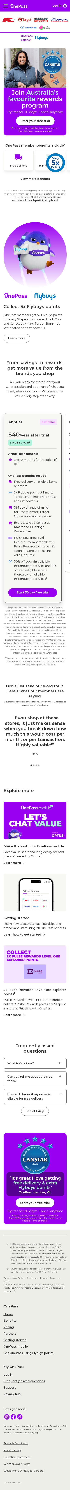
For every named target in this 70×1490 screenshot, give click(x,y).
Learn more (16, 338)
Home (8, 1314)
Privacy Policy (12, 1450)
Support (10, 1387)
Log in (8, 1374)
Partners (10, 1333)
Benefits (10, 1320)
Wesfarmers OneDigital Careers (23, 1470)
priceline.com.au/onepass (44, 652)
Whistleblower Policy (17, 1464)
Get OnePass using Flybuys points (28, 1353)
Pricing (9, 1327)
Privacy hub (12, 1394)
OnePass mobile (16, 1346)
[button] (6, 5)
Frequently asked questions (24, 1381)
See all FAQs (35, 1111)
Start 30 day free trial (32, 592)
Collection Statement (17, 1457)
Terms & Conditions (16, 1443)
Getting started (15, 1340)
